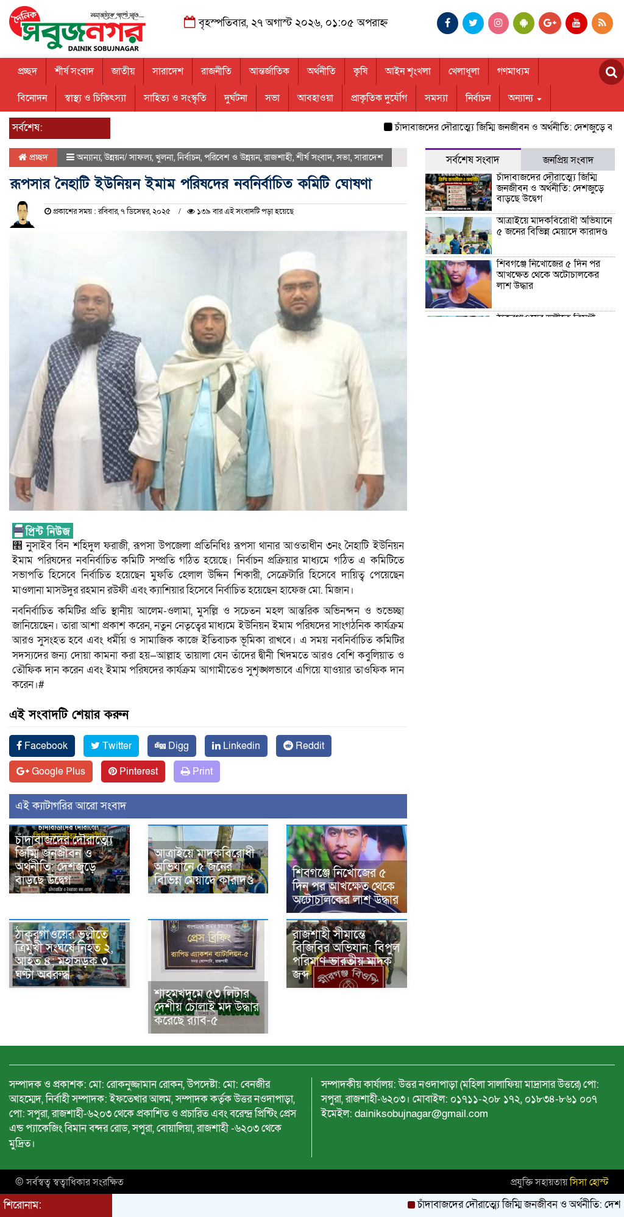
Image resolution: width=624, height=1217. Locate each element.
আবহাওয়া (315, 98)
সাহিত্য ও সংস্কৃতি (175, 98)
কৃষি (360, 71)
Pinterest (137, 771)
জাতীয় (123, 71)
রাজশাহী (278, 157)
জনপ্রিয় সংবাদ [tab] (568, 160)
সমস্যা (436, 98)
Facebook (45, 746)
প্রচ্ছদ (27, 71)
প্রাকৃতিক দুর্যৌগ (379, 98)
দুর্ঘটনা (235, 98)
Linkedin (240, 746)
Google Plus (57, 771)
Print (201, 771)
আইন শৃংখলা (408, 71)
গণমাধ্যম (513, 71)
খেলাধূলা (464, 71)
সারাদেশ (167, 71)
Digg (177, 746)
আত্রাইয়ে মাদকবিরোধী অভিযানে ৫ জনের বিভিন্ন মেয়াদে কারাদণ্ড (204, 867)
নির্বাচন (478, 98)
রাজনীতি (216, 71)
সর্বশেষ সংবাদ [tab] (473, 160)
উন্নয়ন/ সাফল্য (128, 157)
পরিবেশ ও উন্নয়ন (232, 157)
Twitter (116, 746)
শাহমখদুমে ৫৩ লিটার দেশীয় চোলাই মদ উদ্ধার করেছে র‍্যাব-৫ (206, 1007)
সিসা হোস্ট (589, 1182)
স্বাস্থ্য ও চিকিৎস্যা (95, 98)
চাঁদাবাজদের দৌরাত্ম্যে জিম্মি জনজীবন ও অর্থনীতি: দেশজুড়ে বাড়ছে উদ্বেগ (64, 860)
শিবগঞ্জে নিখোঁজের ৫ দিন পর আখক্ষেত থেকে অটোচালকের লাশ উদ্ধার (345, 886)
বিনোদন (32, 98)
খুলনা (164, 157)
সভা (272, 98)
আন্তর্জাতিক (269, 71)
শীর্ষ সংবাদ (74, 71)
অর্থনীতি (321, 71)
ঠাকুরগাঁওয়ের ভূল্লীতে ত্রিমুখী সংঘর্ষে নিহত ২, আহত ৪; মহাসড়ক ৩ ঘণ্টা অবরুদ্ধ (64, 955)
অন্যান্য (522, 98)
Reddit (308, 746)
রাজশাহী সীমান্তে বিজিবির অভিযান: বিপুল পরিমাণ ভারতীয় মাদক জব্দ (346, 955)
